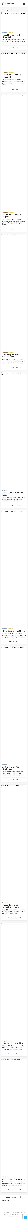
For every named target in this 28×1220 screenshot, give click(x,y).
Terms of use (6, 1212)
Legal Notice (21, 1212)
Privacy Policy (14, 1212)
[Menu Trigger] (24, 3)
